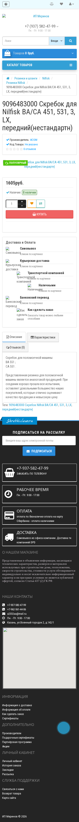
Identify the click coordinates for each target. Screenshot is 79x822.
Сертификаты (10, 718)
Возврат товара (11, 793)
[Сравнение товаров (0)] (52, 4)
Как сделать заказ (13, 714)
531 (62, 405)
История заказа (11, 765)
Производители (11, 733)
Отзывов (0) (17, 347)
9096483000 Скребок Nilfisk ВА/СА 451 (33, 405)
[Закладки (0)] (61, 4)
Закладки (8, 769)
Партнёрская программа (17, 742)
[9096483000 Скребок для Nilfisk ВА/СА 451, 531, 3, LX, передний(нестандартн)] (39, 164)
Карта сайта (9, 797)
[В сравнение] (40, 204)
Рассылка (8, 774)
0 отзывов (29, 149)
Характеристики (44, 337)
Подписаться (41, 451)
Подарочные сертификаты (18, 737)
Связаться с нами (13, 789)
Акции (5, 746)
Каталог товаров (19, 65)
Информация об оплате (16, 709)
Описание (16, 337)
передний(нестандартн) (17, 409)
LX (70, 405)
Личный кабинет (12, 761)
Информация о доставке (17, 705)
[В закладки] (31, 204)
